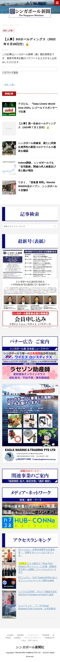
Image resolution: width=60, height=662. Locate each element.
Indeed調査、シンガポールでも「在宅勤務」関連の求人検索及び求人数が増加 (37, 166)
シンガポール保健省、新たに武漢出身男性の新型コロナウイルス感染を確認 (37, 147)
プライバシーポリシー (32, 638)
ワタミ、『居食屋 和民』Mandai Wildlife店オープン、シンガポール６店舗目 (37, 186)
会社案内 (10, 635)
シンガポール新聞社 (30, 647)
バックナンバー (33, 635)
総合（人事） (10, 85)
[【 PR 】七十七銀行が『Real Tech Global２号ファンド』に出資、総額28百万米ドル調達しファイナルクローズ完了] (9, 569)
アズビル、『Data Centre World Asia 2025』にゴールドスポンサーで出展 (37, 107)
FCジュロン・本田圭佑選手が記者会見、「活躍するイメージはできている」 (36, 552)
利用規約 (17, 638)
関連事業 (46, 635)
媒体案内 (20, 635)
